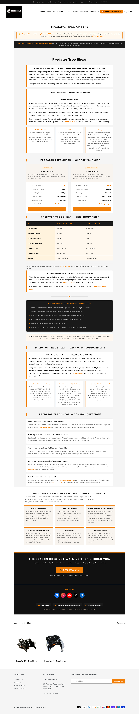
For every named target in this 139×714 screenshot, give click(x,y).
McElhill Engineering (26, 707)
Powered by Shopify (39, 707)
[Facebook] (56, 595)
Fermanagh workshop (66, 480)
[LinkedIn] (82, 595)
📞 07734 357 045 (69, 570)
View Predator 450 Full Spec (91, 209)
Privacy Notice (19, 685)
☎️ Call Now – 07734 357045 (112, 11)
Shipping (17, 682)
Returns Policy (20, 688)
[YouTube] (69, 595)
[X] (75, 595)
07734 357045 (52, 693)
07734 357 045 (45, 427)
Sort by (16, 623)
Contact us (32, 469)
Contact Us (18, 679)
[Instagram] (63, 595)
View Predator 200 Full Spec (47, 209)
